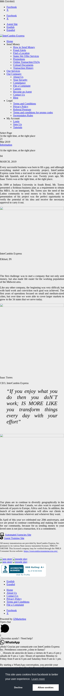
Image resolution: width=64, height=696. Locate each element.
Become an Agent (22, 91)
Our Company (14, 74)
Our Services (13, 71)
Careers (17, 88)
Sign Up (17, 124)
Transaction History (23, 68)
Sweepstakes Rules (23, 115)
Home (10, 41)
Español (11, 30)
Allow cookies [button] (45, 687)
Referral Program (22, 109)
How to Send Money (24, 47)
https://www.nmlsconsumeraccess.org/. (41, 551)
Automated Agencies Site (18, 534)
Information (6, 144)
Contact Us (19, 94)
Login (16, 121)
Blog (15, 97)
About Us (18, 76)
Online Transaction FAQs (26, 62)
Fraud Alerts (19, 50)
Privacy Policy (20, 106)
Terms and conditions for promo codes (33, 112)
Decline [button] (18, 687)
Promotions (19, 59)
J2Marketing (19, 619)
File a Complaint (21, 85)
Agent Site (12, 24)
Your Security (20, 79)
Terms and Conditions (24, 103)
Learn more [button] (38, 679)
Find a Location (21, 53)
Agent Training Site (14, 538)
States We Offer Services (26, 56)
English (10, 27)
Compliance (19, 82)
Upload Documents (23, 65)
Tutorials (17, 127)
